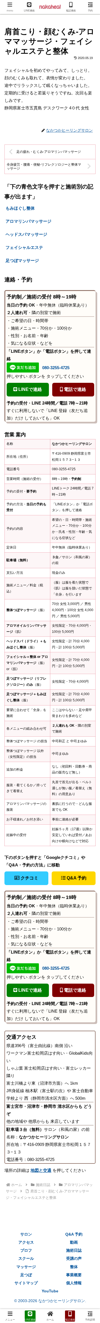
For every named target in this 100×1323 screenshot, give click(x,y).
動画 (74, 1242)
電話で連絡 (74, 389)
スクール (26, 1258)
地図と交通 (41, 1170)
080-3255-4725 (55, 367)
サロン (26, 1234)
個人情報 (74, 1283)
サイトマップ (26, 1283)
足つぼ (26, 1275)
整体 (74, 1267)
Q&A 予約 (76, 878)
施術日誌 (74, 1250)
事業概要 (74, 1275)
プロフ (26, 1250)
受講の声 (74, 1258)
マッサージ (26, 1267)
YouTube (50, 1291)
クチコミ (28, 878)
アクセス (26, 1242)
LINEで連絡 (29, 389)
